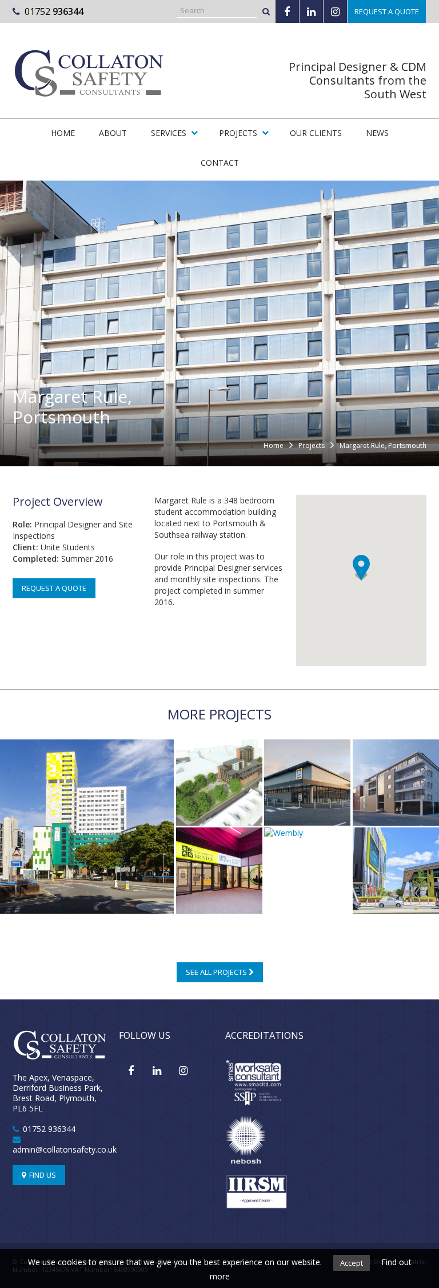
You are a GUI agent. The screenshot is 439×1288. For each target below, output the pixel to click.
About (113, 132)
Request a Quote (54, 588)
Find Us (41, 1175)
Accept (351, 1263)
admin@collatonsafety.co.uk (65, 1149)
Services (168, 132)
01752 (54, 11)
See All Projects (217, 972)
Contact (220, 162)
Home (63, 132)
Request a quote (386, 11)
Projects (238, 132)
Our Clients (316, 132)
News (377, 132)
